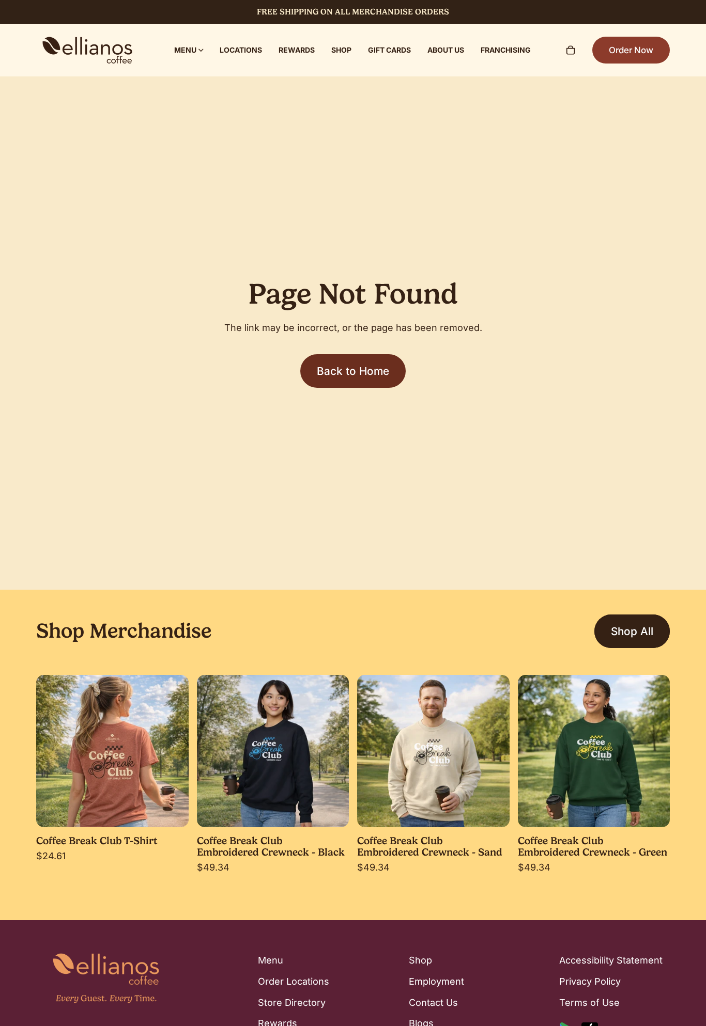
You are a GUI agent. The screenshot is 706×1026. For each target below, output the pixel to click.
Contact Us (433, 1002)
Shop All (632, 631)
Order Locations (293, 981)
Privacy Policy (590, 981)
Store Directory (292, 1002)
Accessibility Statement (611, 960)
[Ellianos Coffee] (87, 50)
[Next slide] (173, 750)
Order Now (631, 50)
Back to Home (353, 371)
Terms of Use (589, 1002)
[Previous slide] (51, 750)
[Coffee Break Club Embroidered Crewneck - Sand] (433, 751)
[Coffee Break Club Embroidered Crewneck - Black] (273, 751)
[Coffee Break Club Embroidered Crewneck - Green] (594, 751)
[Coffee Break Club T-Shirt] (112, 751)
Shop (420, 960)
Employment (436, 981)
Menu (270, 960)
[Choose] (172, 811)
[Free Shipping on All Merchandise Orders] (353, 12)
